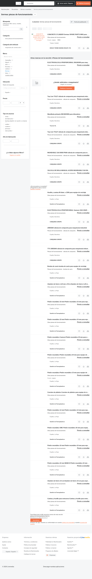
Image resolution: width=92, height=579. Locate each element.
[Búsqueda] (25, 3)
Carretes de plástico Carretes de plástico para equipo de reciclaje (69, 392)
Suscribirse (36, 520)
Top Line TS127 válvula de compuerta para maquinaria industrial (69, 96)
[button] (83, 48)
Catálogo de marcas (29, 554)
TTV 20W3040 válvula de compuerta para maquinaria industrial (68, 248)
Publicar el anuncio (66, 88)
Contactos (5, 548)
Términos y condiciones (30, 542)
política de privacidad (68, 522)
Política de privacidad (30, 545)
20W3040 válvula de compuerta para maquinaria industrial (67, 228)
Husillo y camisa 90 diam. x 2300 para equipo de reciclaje (66, 192)
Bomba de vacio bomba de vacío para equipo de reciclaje (66, 266)
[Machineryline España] (7, 3)
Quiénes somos (6, 542)
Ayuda (4, 545)
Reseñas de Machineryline (31, 551)
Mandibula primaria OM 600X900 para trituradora (63, 114)
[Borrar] (26, 27)
